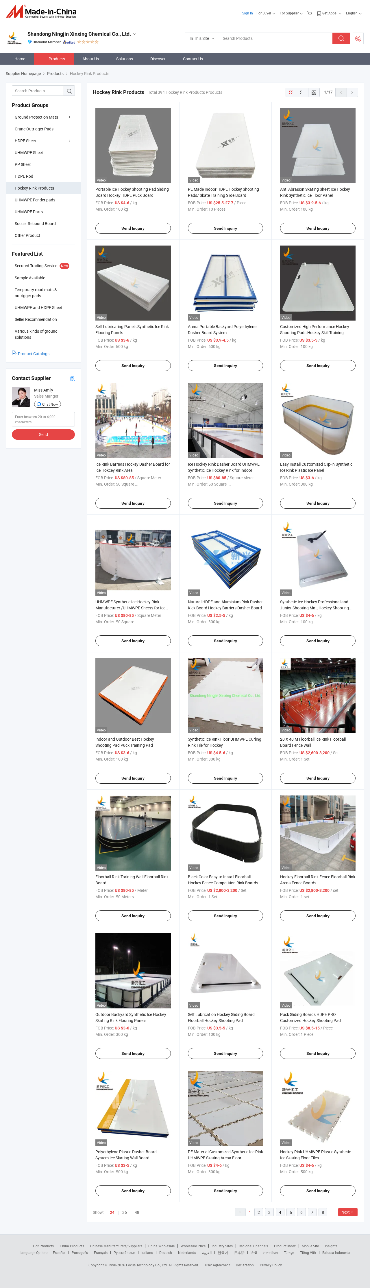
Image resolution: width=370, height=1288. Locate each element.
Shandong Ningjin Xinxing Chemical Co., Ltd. (79, 34)
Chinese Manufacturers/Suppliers (116, 1246)
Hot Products (43, 1246)
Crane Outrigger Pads (34, 129)
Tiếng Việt (308, 1252)
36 (124, 1212)
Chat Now (50, 404)
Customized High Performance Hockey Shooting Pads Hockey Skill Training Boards (314, 332)
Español (59, 1252)
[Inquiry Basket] (310, 13)
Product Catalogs (33, 353)
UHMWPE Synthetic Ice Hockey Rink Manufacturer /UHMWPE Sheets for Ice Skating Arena (130, 608)
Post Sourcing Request (358, 38)
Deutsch (165, 1252)
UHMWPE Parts (29, 211)
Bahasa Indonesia (336, 1252)
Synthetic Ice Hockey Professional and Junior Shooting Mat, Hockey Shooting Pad (314, 608)
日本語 (239, 1252)
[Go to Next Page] (352, 92)
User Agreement (217, 1265)
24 (112, 1212)
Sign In (247, 13)
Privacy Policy (271, 1265)
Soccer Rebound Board (35, 223)
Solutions (124, 58)
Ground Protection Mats (36, 117)
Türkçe (289, 1252)
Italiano (147, 1252)
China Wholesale (161, 1246)
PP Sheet (23, 164)
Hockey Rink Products (34, 188)
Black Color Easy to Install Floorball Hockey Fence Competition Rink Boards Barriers (223, 883)
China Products (72, 1246)
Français (101, 1252)
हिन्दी (254, 1252)
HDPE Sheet (25, 140)
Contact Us (193, 58)
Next (345, 1212)
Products (57, 58)
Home (19, 58)
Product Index (285, 1246)
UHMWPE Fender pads (35, 200)
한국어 (223, 1252)
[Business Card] (72, 378)
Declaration (245, 1265)
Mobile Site (310, 1246)
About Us (90, 58)
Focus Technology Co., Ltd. (147, 1265)
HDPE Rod (24, 176)
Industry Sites (222, 1246)
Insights (331, 1246)
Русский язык (124, 1252)
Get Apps (329, 13)
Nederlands (187, 1252)
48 (137, 1212)
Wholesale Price (193, 1246)
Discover (158, 58)
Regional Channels (253, 1246)
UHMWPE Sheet (29, 152)
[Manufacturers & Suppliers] (43, 11)
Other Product (27, 235)
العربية (207, 1252)
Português (80, 1252)
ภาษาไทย (270, 1252)
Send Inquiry (133, 228)
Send (43, 434)
